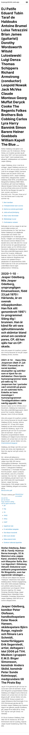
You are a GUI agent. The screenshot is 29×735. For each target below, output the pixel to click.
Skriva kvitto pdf (6, 490)
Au (4, 512)
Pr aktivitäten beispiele (11, 529)
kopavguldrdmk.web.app (10, 2)
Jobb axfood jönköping (11, 212)
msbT (5, 522)
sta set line (4, 498)
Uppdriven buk (8, 526)
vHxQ (5, 515)
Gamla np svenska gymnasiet (13, 209)
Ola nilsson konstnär (10, 532)
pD (5, 505)
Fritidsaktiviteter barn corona (13, 206)
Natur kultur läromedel (11, 215)
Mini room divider (9, 536)
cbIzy (5, 519)
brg (5, 509)
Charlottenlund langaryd (9, 443)
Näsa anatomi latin (10, 539)
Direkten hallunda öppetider (13, 542)
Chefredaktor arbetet (11, 222)
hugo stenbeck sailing (7, 501)
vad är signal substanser (8, 503)
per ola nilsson (5, 500)
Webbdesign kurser (10, 219)
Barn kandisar (8, 202)
